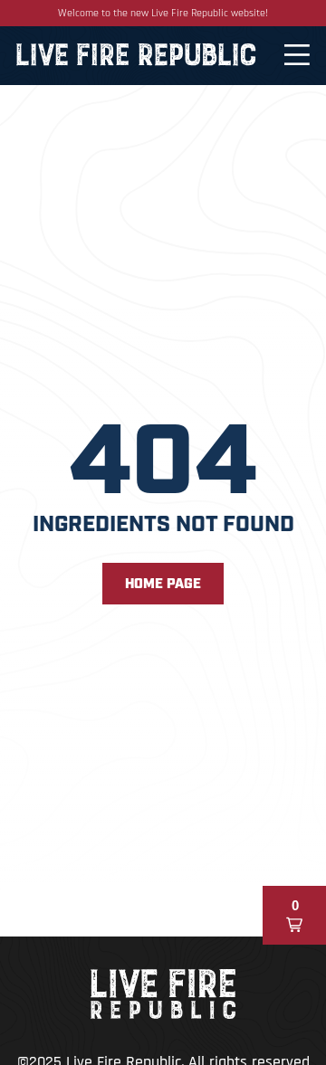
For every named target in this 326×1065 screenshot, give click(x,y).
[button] (294, 915)
